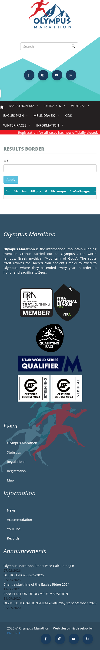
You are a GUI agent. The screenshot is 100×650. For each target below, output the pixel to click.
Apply (11, 179)
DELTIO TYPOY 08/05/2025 (23, 575)
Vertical (76, 107)
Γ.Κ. (8, 191)
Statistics (14, 452)
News (11, 510)
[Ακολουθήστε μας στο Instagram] (43, 75)
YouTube (14, 529)
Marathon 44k (20, 107)
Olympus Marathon (22, 443)
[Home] (50, 16)
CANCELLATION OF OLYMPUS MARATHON (35, 594)
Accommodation (19, 519)
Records (13, 538)
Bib (6, 160)
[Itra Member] (37, 302)
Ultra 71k (51, 107)
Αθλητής (35, 191)
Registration (16, 471)
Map (10, 480)
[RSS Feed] (71, 75)
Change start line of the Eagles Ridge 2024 (36, 584)
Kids (68, 115)
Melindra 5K (42, 116)
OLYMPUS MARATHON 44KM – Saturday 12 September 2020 (50, 603)
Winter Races (13, 126)
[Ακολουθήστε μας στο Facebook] (29, 75)
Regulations (16, 461)
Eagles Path (12, 116)
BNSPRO (13, 633)
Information (46, 126)
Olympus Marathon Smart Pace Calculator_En (38, 566)
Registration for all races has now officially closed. (55, 132)
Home (1, 107)
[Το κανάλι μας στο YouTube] (57, 75)
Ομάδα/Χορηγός (80, 191)
